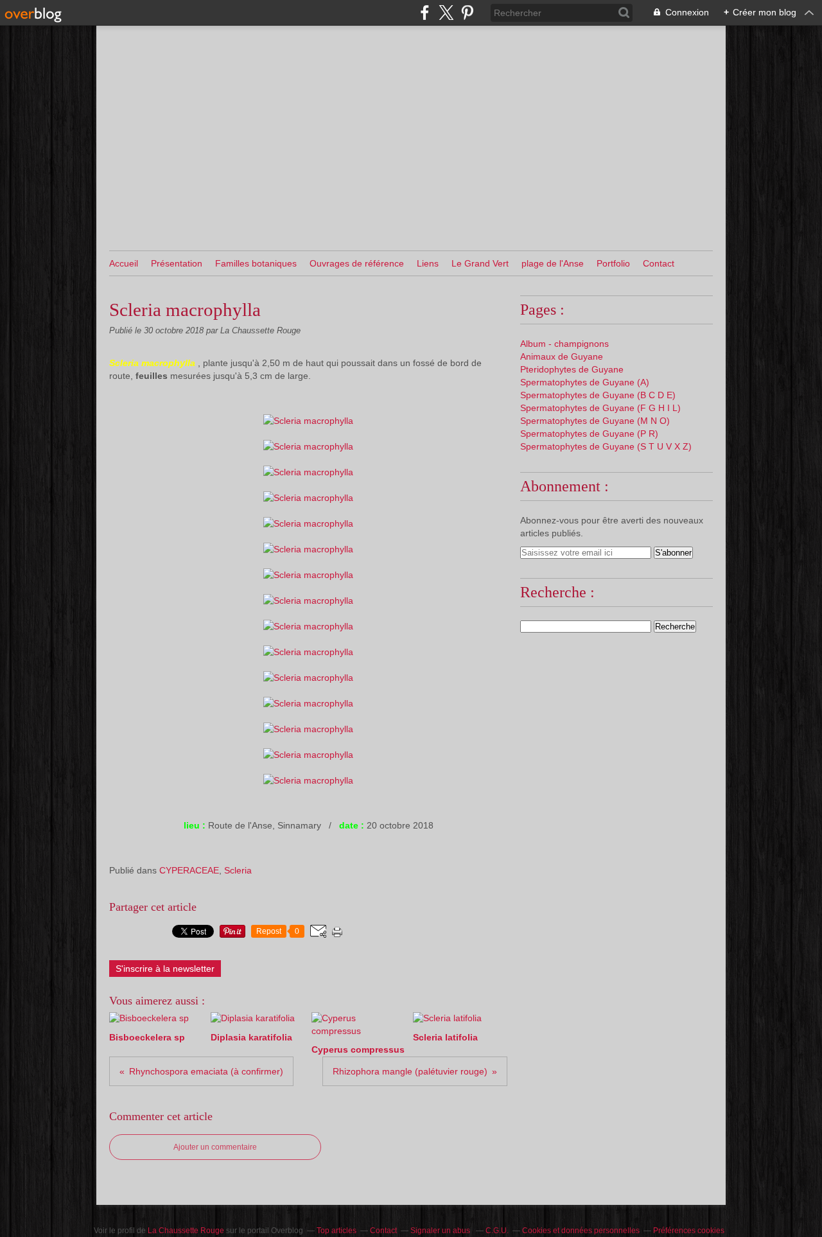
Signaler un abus (441, 1230)
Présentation (176, 263)
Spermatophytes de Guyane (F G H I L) (600, 408)
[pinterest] (467, 12)
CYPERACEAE (189, 870)
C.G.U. (497, 1230)
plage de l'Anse (552, 263)
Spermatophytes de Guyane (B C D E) (598, 395)
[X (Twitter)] (446, 12)
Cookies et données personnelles (581, 1230)
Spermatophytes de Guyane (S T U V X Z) (606, 446)
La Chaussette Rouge (186, 1230)
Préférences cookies (688, 1230)
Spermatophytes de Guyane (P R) (589, 433)
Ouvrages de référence (357, 263)
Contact (658, 263)
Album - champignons (564, 343)
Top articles (336, 1230)
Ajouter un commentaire (215, 1147)
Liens (428, 263)
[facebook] (425, 12)
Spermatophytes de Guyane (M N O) (595, 421)
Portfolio (613, 263)
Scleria (238, 870)
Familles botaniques (256, 263)
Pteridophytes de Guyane (572, 369)
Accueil (123, 263)
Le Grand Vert (480, 263)
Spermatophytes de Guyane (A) (584, 382)
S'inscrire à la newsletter (165, 968)
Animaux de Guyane (561, 356)
